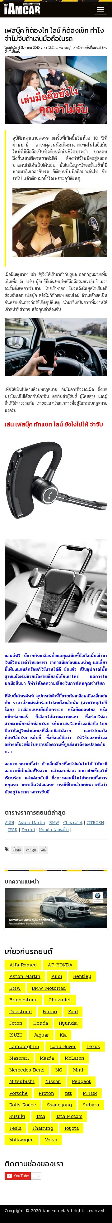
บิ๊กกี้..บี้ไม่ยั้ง (13, 51)
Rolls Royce (22, 1105)
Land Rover (63, 1046)
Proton (46, 1093)
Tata (40, 1116)
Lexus (93, 1046)
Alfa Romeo (23, 965)
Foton (15, 1023)
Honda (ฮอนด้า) (54, 829)
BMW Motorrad (49, 988)
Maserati (19, 1058)
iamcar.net (54, 1210)
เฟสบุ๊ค (31, 849)
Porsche (18, 1093)
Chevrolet (72, 822)
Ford (73, 1011)
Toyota (71, 1128)
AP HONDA (60, 965)
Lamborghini (24, 1046)
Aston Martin (31, 822)
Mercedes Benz (26, 1070)
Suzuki (17, 1116)
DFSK (12, 829)
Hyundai (68, 1023)
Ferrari (28, 829)
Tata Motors (69, 1116)
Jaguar (41, 1035)
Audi (56, 976)
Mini (78, 1070)
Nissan (53, 1081)
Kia (63, 1035)
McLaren (74, 1058)
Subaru (91, 1105)
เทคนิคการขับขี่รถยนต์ (86, 47)
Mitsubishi (22, 1081)
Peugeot (81, 1081)
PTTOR (90, 1093)
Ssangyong (59, 1105)
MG (58, 1070)
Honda (40, 1023)
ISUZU (15, 1035)
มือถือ (16, 849)
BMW (54, 822)
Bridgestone (23, 1000)
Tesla (15, 1128)
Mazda (47, 1058)
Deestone (20, 1011)
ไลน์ (43, 849)
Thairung (42, 1128)
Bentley (82, 976)
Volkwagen (21, 1140)
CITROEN (95, 822)
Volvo (51, 1140)
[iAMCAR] (20, 9)
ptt (68, 1093)
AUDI (9, 822)
